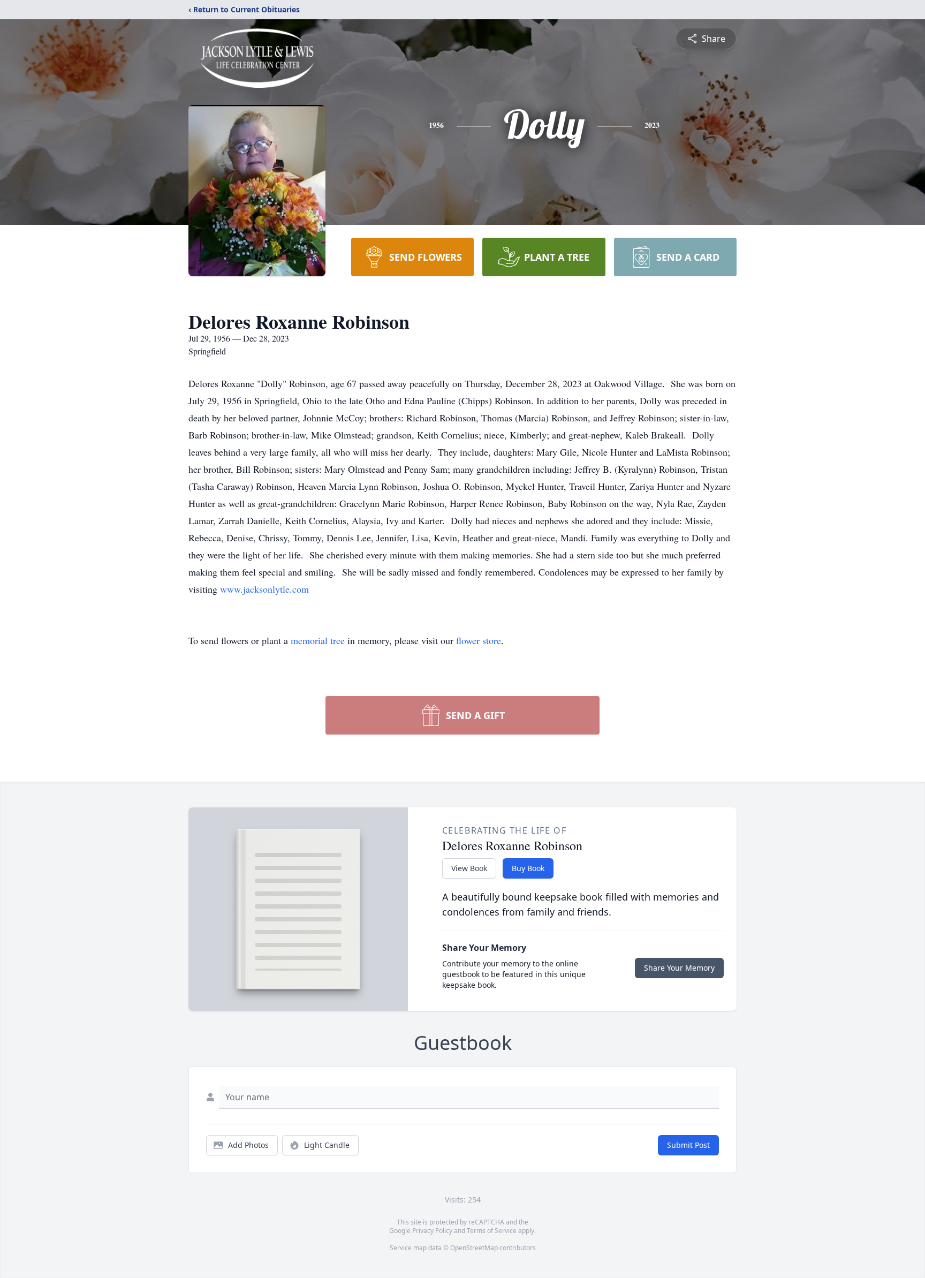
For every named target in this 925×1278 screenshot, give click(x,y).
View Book (469, 868)
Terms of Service (492, 1230)
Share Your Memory (679, 968)
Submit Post (688, 1145)
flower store (478, 640)
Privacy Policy (432, 1230)
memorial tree (318, 640)
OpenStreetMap (474, 1247)
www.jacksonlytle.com (264, 589)
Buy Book (528, 868)
